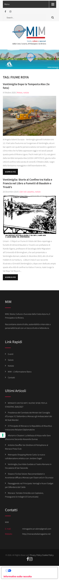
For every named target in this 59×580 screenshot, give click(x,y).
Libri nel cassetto (26, 191)
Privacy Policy (36, 555)
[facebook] (5, 11)
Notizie (11, 365)
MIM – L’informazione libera (19, 371)
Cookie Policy (48, 555)
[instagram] (10, 11)
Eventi (10, 354)
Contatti (11, 377)
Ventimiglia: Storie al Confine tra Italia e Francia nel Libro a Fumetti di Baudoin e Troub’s (27, 183)
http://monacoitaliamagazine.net (36, 534)
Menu (7, 4)
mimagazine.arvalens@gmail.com (36, 528)
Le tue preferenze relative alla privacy (32, 570)
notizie (26, 92)
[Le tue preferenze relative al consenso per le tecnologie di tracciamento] (2, 435)
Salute (10, 360)
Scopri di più (10, 172)
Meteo (19, 92)
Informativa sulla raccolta (18, 576)
